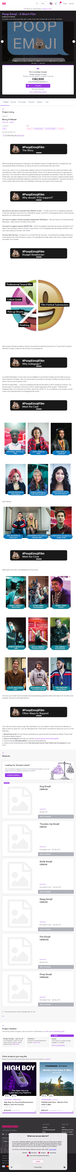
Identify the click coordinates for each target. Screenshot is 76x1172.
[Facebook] (3, 1134)
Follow (38, 85)
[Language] (51, 4)
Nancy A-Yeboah (9, 17)
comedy (29, 128)
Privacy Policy (6, 1156)
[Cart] (55, 3)
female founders (38, 128)
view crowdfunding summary (38, 92)
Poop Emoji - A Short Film (19, 14)
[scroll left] (2, 41)
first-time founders (51, 128)
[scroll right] (73, 41)
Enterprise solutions (68, 1134)
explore (47, 1059)
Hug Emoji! (45, 786)
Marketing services (67, 1129)
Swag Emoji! (46, 899)
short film (61, 128)
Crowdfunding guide (58, 1031)
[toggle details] (36, 1112)
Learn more (15, 1044)
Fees (63, 1127)
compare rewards (13, 775)
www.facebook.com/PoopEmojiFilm (47, 738)
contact (11, 122)
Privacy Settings (7, 1160)
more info (5, 122)
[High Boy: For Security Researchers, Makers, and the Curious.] (19, 1079)
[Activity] (60, 3)
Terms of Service (7, 1158)
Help (47, 1031)
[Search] (37, 3)
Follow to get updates (58, 1045)
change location (47, 9)
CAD (42, 3)
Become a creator (67, 1132)
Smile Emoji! (46, 861)
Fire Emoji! (45, 936)
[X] (6, 1134)
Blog (44, 1132)
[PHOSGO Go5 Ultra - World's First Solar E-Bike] (57, 1079)
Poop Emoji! (46, 974)
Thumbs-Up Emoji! (49, 824)
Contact (45, 1127)
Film (4, 128)
